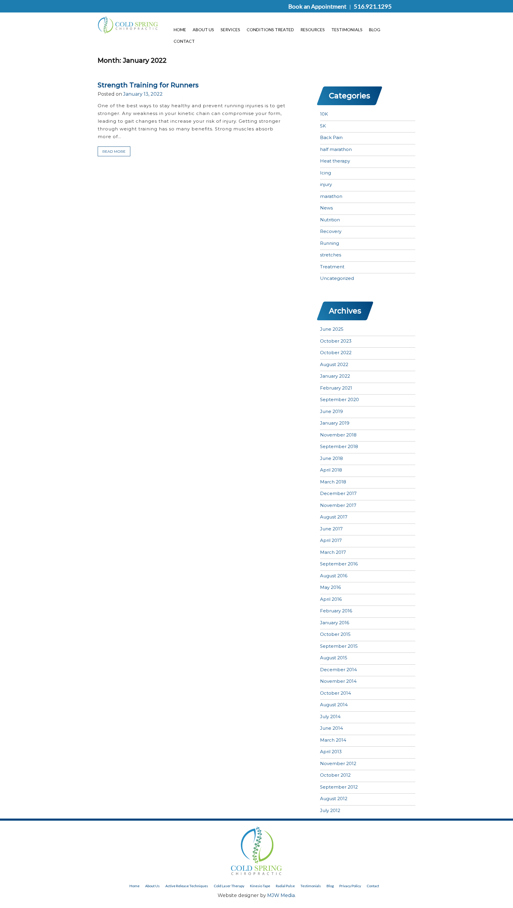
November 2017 (338, 505)
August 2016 (333, 575)
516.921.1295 (373, 6)
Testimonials (346, 29)
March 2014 (333, 740)
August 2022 (334, 364)
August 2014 (334, 704)
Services (230, 29)
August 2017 (333, 517)
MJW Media (281, 895)
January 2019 (334, 423)
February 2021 (336, 388)
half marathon (336, 149)
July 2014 (330, 716)
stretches (330, 255)
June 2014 (331, 728)
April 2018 (331, 470)
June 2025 (331, 329)
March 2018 (333, 482)
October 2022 (336, 352)
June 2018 (331, 458)
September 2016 (339, 564)
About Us (203, 29)
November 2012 (338, 763)
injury (326, 184)
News (326, 208)
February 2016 (336, 611)
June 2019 (331, 411)
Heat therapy (335, 161)
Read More (114, 151)
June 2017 (331, 529)
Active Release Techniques (186, 886)
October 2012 (335, 775)
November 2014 (338, 681)
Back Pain (331, 137)
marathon (331, 196)
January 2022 (335, 376)
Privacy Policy (350, 886)
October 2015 (335, 634)
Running (329, 243)
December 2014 (338, 669)
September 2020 (339, 399)
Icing (325, 173)
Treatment (332, 266)
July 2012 (330, 810)
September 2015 (339, 646)
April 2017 (331, 540)
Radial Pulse (285, 886)
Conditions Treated (270, 29)
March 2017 (333, 552)
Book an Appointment (317, 6)
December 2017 (338, 493)
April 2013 (331, 751)
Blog (374, 29)
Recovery (330, 231)
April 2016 (331, 599)
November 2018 (338, 435)
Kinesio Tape (260, 886)
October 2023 (336, 341)
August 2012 (333, 798)
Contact (184, 41)
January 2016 (334, 622)
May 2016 (330, 587)
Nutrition (330, 220)
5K (323, 126)
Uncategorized (337, 278)
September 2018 (339, 446)
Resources (312, 29)
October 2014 (335, 693)
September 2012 (339, 787)
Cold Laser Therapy (229, 886)
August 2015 (333, 657)
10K (324, 114)
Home (180, 29)
